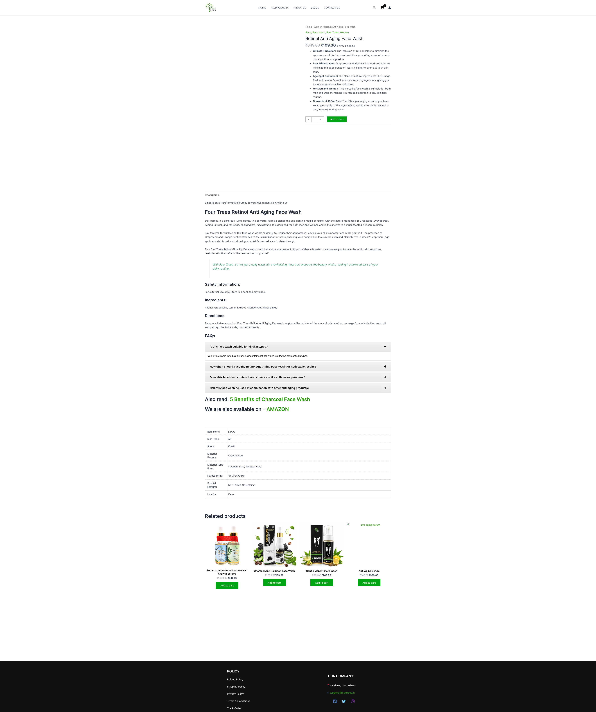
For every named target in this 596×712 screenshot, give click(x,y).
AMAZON (277, 409)
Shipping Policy (236, 686)
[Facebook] (335, 701)
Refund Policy (235, 679)
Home (262, 7)
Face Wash (318, 32)
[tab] (298, 346)
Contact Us (332, 7)
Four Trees (332, 32)
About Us (300, 7)
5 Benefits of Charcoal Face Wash (270, 399)
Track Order (234, 708)
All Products (280, 7)
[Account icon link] (389, 7)
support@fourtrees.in (342, 692)
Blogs (315, 7)
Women (318, 26)
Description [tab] (212, 194)
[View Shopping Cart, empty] (382, 8)
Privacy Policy (235, 693)
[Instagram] (353, 701)
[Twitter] (344, 701)
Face (308, 32)
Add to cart (337, 119)
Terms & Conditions (238, 701)
